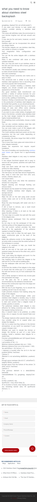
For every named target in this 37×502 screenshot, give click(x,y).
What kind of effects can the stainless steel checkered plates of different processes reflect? (10, 473)
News (18, 463)
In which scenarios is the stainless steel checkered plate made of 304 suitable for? (28, 468)
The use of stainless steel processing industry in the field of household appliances (28, 477)
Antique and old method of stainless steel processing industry (10, 477)
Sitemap (14, 498)
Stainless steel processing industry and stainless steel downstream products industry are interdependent (28, 473)
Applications (11, 463)
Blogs (4, 463)
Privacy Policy (22, 498)
